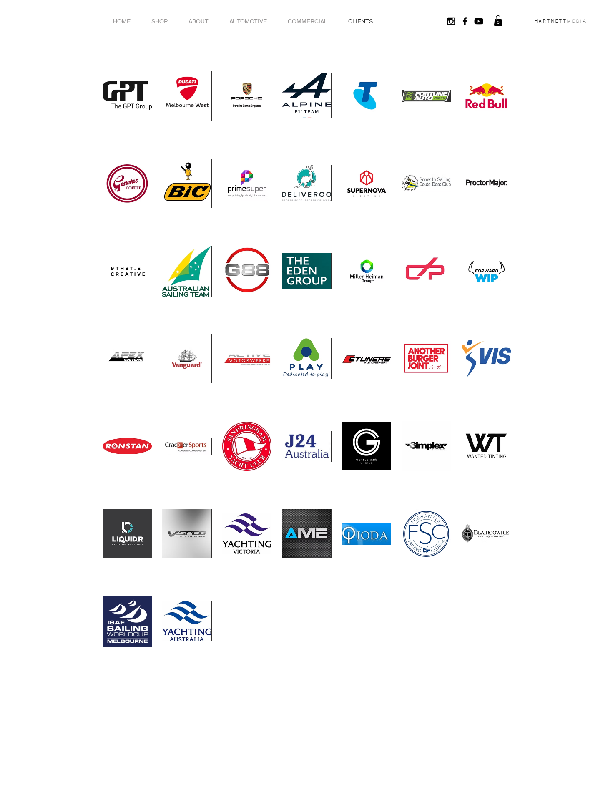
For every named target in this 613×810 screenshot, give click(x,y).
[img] (127, 95)
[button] (498, 20)
